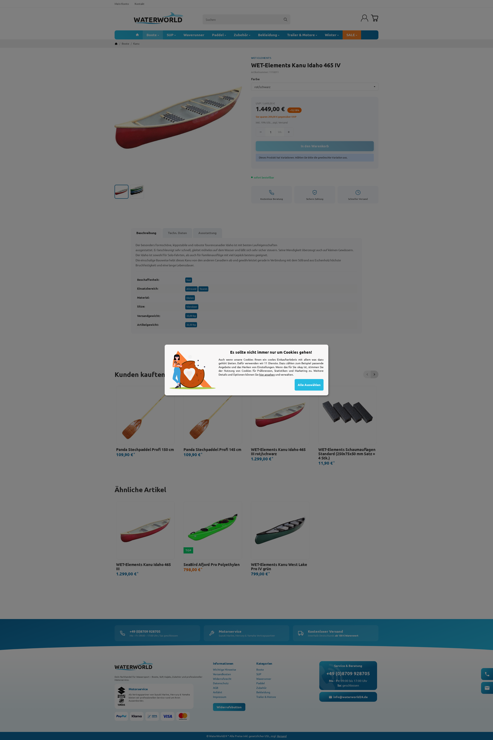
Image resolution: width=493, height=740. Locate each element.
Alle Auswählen (309, 385)
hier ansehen (267, 374)
